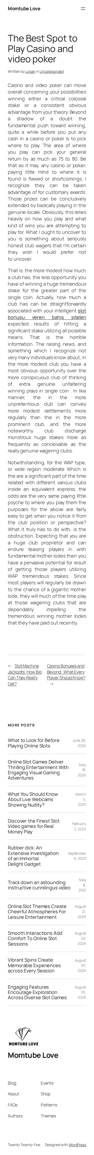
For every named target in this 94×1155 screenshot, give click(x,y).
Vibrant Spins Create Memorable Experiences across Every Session (34, 965)
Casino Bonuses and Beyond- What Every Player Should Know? (66, 671)
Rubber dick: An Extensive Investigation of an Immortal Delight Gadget (33, 856)
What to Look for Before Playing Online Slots (34, 743)
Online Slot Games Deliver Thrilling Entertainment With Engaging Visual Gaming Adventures (38, 770)
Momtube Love (24, 8)
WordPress (77, 1144)
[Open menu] (83, 9)
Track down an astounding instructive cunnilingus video (39, 885)
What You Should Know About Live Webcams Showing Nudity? (33, 799)
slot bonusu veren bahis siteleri (47, 313)
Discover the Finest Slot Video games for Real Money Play (34, 826)
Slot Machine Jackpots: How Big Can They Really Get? (25, 675)
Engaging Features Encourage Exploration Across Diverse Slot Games (37, 992)
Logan (30, 71)
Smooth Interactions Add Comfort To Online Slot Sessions (35, 938)
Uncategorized (52, 71)
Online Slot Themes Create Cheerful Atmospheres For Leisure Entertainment (37, 912)
